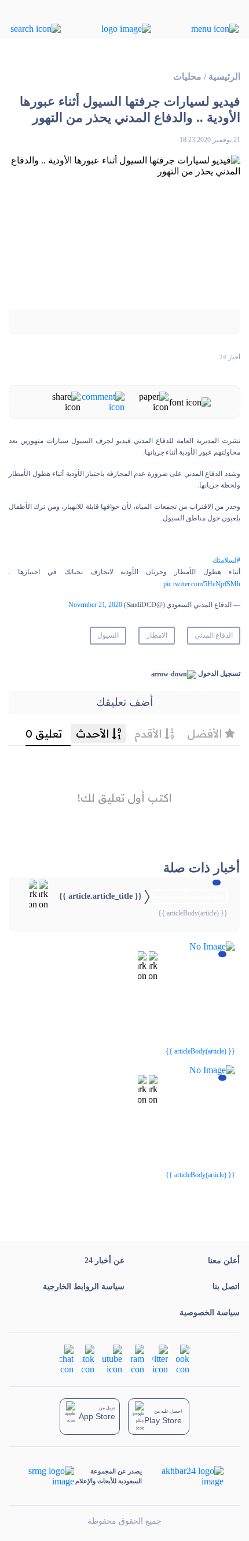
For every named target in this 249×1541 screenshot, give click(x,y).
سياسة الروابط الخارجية (83, 1286)
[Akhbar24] (183, 1476)
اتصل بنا (226, 1286)
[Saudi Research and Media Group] (50, 1476)
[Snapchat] (67, 1359)
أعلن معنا (224, 1260)
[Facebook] (182, 1359)
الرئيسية (224, 76)
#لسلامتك (226, 560)
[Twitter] (160, 1359)
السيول (108, 635)
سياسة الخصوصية (210, 1312)
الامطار (157, 635)
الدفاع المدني (214, 635)
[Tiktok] (88, 1359)
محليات (187, 76)
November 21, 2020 (95, 605)
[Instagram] (137, 1359)
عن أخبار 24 (104, 1260)
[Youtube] (112, 1359)
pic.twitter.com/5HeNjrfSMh (201, 584)
